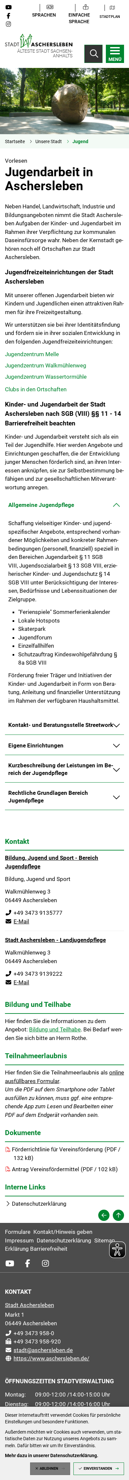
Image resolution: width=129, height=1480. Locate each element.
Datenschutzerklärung (39, 1203)
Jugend (80, 141)
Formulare (17, 1232)
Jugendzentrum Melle (32, 354)
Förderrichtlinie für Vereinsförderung (57, 1149)
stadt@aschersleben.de (39, 1350)
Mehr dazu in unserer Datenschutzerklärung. (51, 1455)
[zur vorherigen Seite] (103, 1215)
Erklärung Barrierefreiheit (36, 1248)
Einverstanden (98, 1468)
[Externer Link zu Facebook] (11, 16)
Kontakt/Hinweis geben (62, 1232)
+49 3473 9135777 (34, 912)
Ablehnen (49, 1468)
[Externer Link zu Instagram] (11, 24)
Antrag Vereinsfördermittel (45, 1169)
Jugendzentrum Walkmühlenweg (45, 365)
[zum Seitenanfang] (118, 1215)
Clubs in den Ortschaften (35, 389)
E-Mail (17, 921)
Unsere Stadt (48, 141)
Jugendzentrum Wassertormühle (46, 376)
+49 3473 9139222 (34, 973)
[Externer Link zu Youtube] (11, 7)
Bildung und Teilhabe (55, 1029)
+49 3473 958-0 (29, 1333)
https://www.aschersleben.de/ (47, 1358)
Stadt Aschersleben (29, 1305)
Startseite (15, 141)
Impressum (19, 1240)
